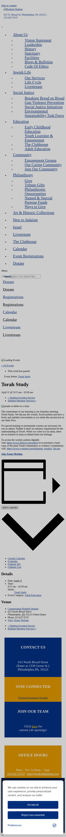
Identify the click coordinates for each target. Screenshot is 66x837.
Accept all (33, 804)
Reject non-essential (33, 815)
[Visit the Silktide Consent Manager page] (54, 825)
